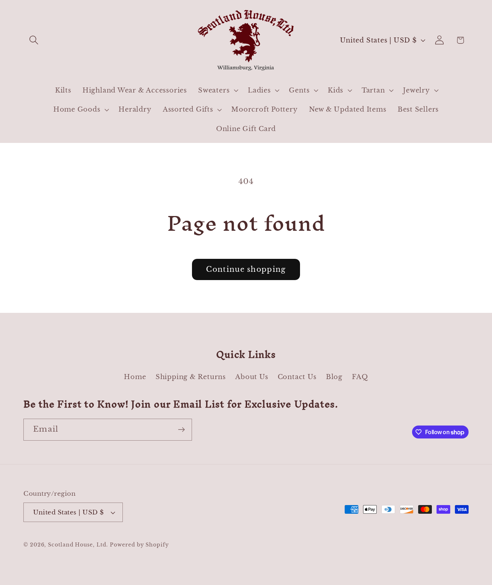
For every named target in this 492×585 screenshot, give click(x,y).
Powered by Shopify (139, 544)
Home (135, 377)
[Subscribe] (181, 430)
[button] (33, 40)
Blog (334, 377)
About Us (251, 377)
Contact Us (297, 377)
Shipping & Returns (191, 377)
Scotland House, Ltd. (78, 544)
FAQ (360, 377)
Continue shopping (246, 269)
